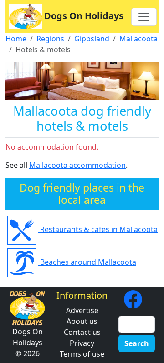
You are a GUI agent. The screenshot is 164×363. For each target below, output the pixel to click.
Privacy (82, 343)
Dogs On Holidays (83, 16)
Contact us (82, 332)
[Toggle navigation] (144, 17)
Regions (50, 39)
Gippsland (91, 39)
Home (15, 39)
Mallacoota (138, 39)
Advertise (82, 310)
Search (136, 343)
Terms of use (82, 354)
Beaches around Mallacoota (87, 262)
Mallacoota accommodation (77, 165)
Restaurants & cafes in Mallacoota (98, 229)
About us (82, 321)
